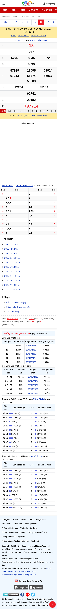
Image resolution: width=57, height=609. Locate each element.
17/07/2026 (33, 393)
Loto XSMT (7, 185)
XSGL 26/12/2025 (39, 116)
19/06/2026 (33, 381)
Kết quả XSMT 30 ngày (16, 302)
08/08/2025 (31, 358)
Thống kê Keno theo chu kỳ (13, 532)
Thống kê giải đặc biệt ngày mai (15, 541)
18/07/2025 (31, 354)
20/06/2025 (31, 350)
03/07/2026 (33, 389)
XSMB (4, 10)
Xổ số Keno (7, 524)
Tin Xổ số (35, 541)
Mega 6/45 (40, 519)
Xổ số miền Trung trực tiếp (18, 307)
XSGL (17, 40)
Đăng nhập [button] (50, 4)
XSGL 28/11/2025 (12, 271)
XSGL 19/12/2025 (39, 40)
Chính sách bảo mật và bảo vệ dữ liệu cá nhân (19, 575)
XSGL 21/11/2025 (12, 276)
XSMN (13, 10)
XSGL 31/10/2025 (12, 289)
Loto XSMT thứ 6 (24, 185)
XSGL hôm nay (12, 311)
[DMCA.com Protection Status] (11, 595)
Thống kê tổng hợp (28, 528)
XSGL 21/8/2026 (11, 244)
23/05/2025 (31, 346)
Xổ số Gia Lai (39, 399)
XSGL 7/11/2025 (11, 285)
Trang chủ (6, 519)
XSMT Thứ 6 (23, 36)
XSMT (22, 10)
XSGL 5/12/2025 (11, 267)
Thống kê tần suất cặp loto (13, 537)
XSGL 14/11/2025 (12, 280)
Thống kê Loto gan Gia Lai (17, 333)
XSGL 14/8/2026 (11, 249)
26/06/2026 (33, 385)
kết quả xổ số (12, 319)
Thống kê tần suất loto (37, 532)
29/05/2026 (33, 377)
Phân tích (47, 10)
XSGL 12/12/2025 (22, 116)
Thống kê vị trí (31, 524)
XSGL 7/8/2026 (10, 253)
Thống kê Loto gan (10, 528)
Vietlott (33, 10)
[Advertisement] (28, 153)
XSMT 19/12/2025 (38, 36)
